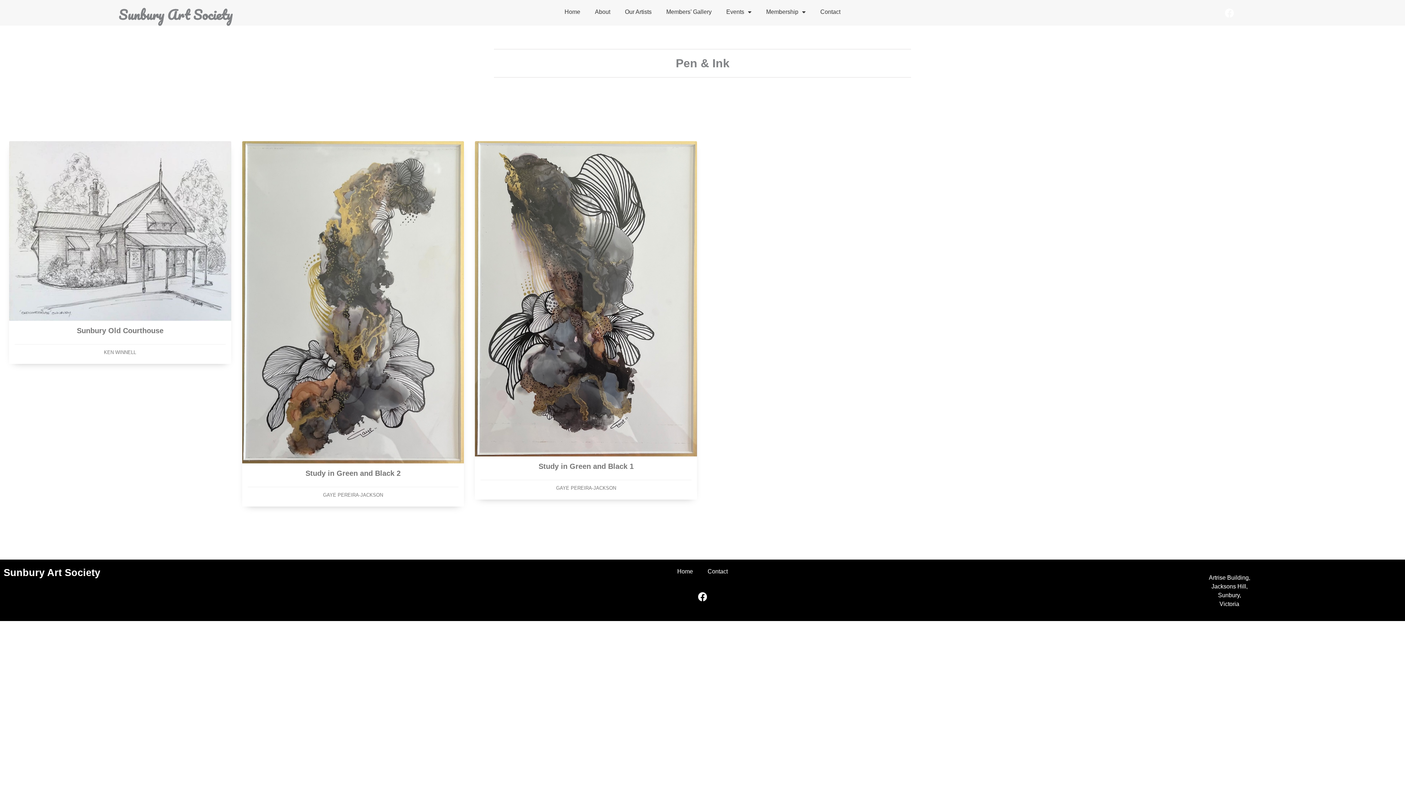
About (602, 12)
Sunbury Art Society (176, 14)
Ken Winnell (120, 352)
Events (735, 12)
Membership (782, 12)
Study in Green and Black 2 (353, 473)
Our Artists (638, 12)
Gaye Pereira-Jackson (353, 495)
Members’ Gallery (689, 12)
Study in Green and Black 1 (586, 466)
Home (572, 12)
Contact (830, 12)
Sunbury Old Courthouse (120, 331)
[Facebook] (1229, 13)
